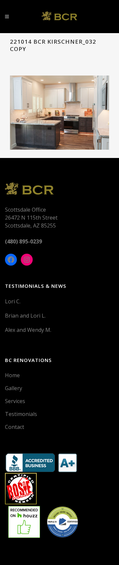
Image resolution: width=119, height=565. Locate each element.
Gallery (13, 388)
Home (12, 375)
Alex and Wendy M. (28, 330)
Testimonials (21, 414)
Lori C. (12, 301)
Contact (14, 427)
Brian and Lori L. (25, 315)
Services (15, 401)
